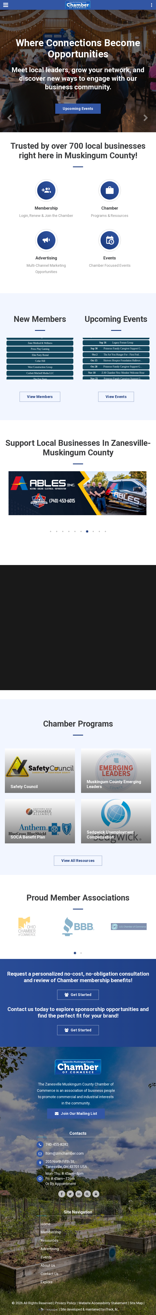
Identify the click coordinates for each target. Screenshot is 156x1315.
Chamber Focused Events (110, 265)
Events (109, 258)
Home (46, 1224)
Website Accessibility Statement (102, 1303)
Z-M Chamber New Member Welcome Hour (123, 363)
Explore (47, 1282)
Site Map (136, 1303)
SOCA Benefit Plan (28, 837)
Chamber (109, 208)
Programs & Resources (109, 215)
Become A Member (78, 97)
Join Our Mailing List (79, 1113)
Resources (49, 1240)
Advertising (46, 258)
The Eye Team (40, 369)
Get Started (81, 995)
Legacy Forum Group (122, 375)
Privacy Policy (65, 1303)
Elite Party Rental (40, 345)
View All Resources (77, 860)
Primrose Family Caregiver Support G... (123, 339)
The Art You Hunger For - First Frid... (122, 345)
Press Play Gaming (40, 339)
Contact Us (49, 1274)
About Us (48, 1265)
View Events (116, 397)
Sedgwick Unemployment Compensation (110, 835)
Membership (46, 208)
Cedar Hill (40, 351)
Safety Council (24, 786)
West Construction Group (40, 357)
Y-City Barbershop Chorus (40, 376)
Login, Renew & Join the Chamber (46, 215)
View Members (40, 397)
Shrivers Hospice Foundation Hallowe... (122, 351)
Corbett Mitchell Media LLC (40, 364)
